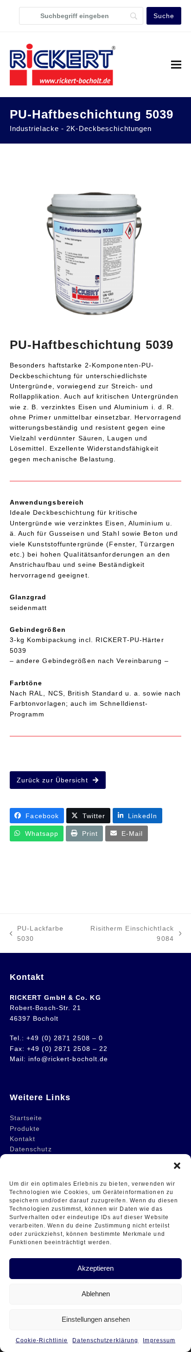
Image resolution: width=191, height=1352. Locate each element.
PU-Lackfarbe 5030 (37, 934)
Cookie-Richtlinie (42, 1340)
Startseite (26, 1118)
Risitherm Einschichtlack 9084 (129, 934)
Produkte (25, 1128)
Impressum (159, 1340)
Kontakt (23, 1138)
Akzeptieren (95, 1268)
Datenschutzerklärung (105, 1340)
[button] (177, 1165)
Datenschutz (31, 1149)
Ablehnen (96, 1294)
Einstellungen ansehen (96, 1319)
